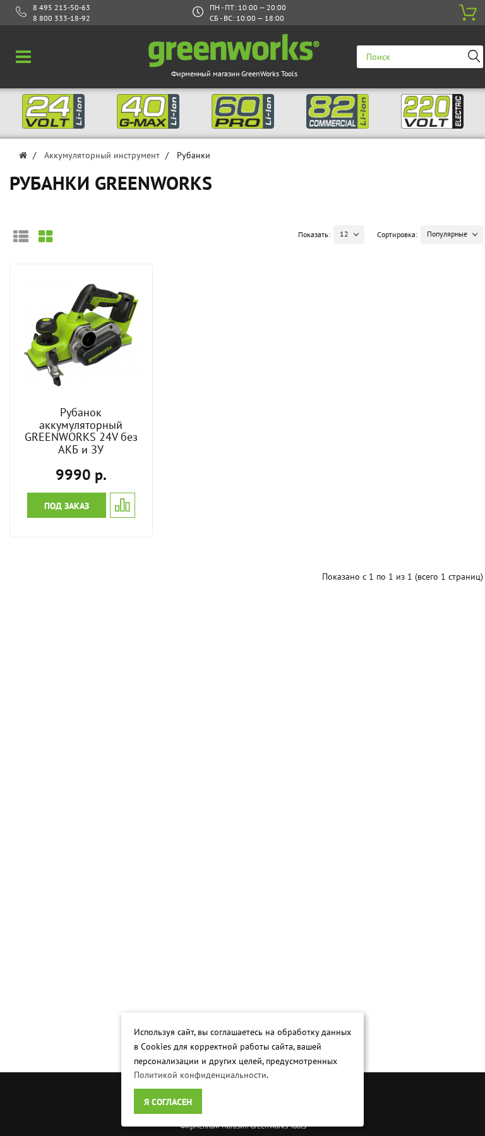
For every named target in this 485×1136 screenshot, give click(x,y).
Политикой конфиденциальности (200, 1074)
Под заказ (66, 506)
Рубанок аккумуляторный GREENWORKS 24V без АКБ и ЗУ (81, 431)
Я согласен (168, 1102)
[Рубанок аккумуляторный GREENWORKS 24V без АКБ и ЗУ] (81, 334)
